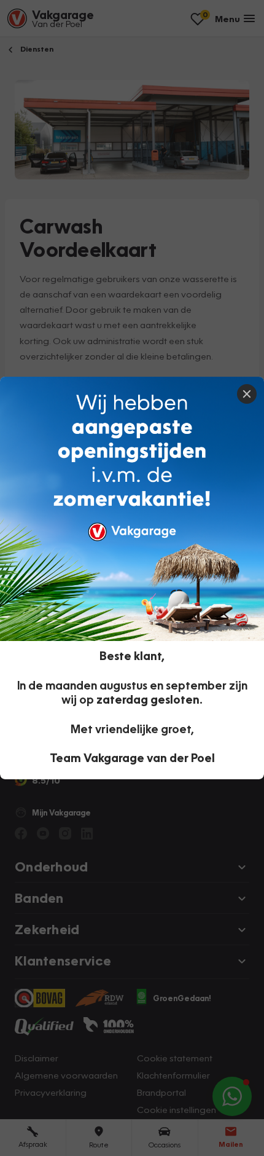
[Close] (247, 394)
